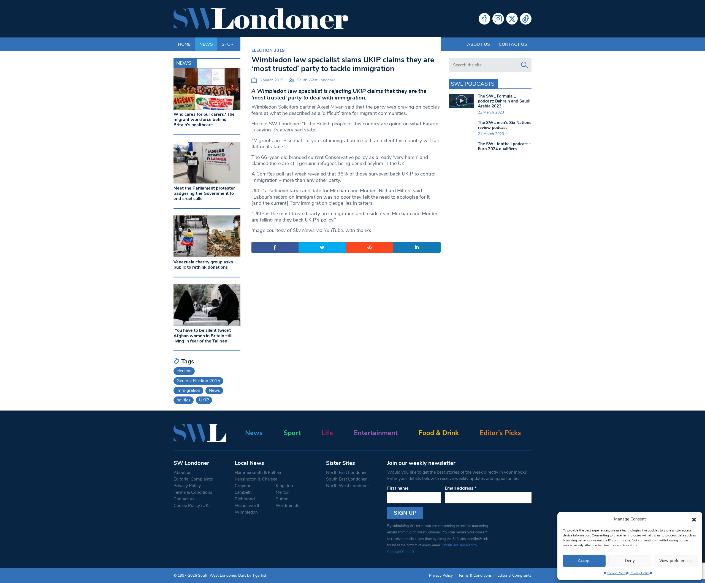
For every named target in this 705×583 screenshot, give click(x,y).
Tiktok (526, 19)
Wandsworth (248, 506)
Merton (283, 492)
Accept (584, 560)
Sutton (282, 499)
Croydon (243, 486)
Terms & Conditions (192, 492)
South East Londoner (346, 479)
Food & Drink (439, 433)
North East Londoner (346, 472)
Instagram (498, 19)
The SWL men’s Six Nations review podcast (504, 125)
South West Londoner (316, 80)
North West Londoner (347, 486)
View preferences (675, 560)
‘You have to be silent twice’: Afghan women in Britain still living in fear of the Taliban (202, 335)
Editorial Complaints (193, 479)
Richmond (245, 499)
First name (398, 488)
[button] (694, 519)
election (184, 371)
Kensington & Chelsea (256, 479)
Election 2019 (268, 50)
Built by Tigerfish (252, 575)
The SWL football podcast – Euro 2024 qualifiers (504, 146)
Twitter (512, 19)
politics (184, 400)
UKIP (204, 400)
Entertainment (376, 433)
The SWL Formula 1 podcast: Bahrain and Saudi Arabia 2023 (504, 101)
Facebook (484, 19)
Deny (630, 560)
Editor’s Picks (500, 433)
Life (327, 433)
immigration (188, 390)
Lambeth (243, 492)
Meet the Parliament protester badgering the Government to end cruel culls (204, 193)
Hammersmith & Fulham (259, 472)
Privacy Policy (640, 573)
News (214, 390)
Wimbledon (246, 512)
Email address (460, 488)
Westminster (288, 506)
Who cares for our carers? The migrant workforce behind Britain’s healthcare (204, 119)
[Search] (524, 65)
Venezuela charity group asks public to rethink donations (203, 264)
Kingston (284, 486)
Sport (292, 433)
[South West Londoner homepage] (260, 18)
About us (478, 44)
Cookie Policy (617, 573)
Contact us (513, 44)
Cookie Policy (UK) (191, 506)
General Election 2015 (198, 381)
